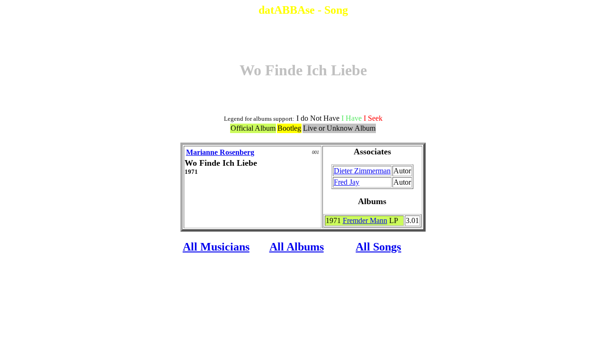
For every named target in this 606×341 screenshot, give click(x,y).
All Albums (296, 247)
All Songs (378, 247)
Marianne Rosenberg (220, 152)
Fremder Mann (365, 220)
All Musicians (216, 247)
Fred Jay (346, 182)
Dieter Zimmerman (362, 171)
